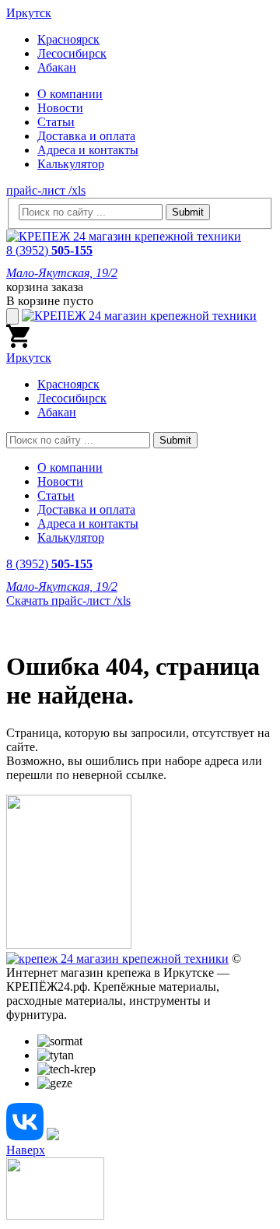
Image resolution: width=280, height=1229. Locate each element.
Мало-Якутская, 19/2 (61, 272)
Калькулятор (70, 163)
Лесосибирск (72, 53)
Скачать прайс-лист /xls (68, 600)
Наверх (25, 1150)
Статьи (56, 121)
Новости (60, 107)
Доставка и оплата (86, 135)
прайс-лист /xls (46, 190)
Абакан (56, 67)
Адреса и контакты (87, 149)
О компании (70, 93)
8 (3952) (49, 250)
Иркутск (28, 12)
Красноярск (68, 39)
